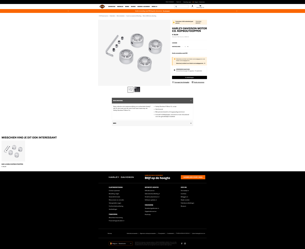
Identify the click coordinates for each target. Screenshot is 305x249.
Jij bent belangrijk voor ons (198, 233)
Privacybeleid (161, 233)
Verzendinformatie (114, 197)
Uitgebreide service (150, 211)
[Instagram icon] (185, 243)
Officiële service (149, 190)
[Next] (237, 11)
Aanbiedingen (113, 209)
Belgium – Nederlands (200, 2)
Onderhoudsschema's (151, 197)
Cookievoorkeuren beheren (183, 233)
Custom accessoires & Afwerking (133, 15)
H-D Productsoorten (103, 15)
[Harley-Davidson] (126, 177)
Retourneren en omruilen (116, 200)
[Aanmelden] (192, 6)
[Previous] (68, 11)
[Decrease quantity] (182, 46)
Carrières (183, 193)
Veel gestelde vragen (115, 203)
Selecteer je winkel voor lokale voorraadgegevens (189, 63)
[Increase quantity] (188, 46)
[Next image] (167, 52)
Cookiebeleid (170, 233)
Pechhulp (148, 214)
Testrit (177, 2)
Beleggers (184, 197)
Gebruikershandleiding (151, 193)
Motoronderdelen (121, 15)
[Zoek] (181, 6)
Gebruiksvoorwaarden (132, 233)
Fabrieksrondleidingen (187, 203)
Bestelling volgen (187, 2)
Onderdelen (112, 15)
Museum (183, 206)
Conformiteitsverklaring (116, 206)
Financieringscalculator (116, 220)
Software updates (150, 200)
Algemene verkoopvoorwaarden (148, 233)
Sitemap (110, 233)
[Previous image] (101, 52)
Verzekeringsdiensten (151, 208)
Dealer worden (185, 200)
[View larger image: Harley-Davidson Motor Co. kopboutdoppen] (134, 52)
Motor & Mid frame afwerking (149, 15)
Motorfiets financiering (116, 217)
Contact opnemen (114, 190)
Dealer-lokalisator (170, 1)
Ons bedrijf (184, 190)
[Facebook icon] (182, 243)
